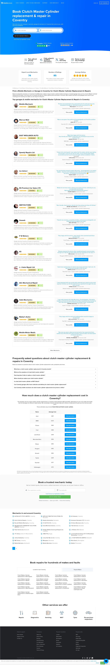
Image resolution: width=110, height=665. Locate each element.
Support (45, 2)
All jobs (77, 650)
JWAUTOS (45, 533)
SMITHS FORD (25, 205)
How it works (20, 634)
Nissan (37, 444)
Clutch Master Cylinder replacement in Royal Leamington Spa (80, 588)
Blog (62, 2)
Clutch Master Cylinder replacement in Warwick (42, 587)
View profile (69, 112)
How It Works (20, 2)
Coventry (24, 109)
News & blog (40, 636)
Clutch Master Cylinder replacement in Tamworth (61, 575)
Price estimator (40, 646)
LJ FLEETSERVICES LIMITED (78, 537)
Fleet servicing (40, 640)
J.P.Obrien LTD (75, 529)
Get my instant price (81, 112)
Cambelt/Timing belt (80, 640)
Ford (65, 176)
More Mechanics (55, 350)
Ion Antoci (23, 171)
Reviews (47, 43)
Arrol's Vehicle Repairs (20, 520)
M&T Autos (17, 540)
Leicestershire (74, 319)
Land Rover (37, 434)
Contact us (19, 638)
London (58, 634)
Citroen (62, 193)
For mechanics (40, 642)
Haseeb (22, 220)
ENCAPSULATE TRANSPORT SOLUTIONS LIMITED (25, 526)
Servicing (48, 617)
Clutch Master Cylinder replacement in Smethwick (62, 587)
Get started (104, 3)
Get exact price (70, 416)
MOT (61, 617)
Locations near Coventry (39, 569)
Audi (63, 305)
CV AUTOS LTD (47, 523)
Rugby (50, 533)
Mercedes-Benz (37, 439)
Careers (38, 648)
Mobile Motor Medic (27, 332)
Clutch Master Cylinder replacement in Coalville (80, 583)
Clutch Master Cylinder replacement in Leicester (42, 575)
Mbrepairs (45, 540)
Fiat (63, 321)
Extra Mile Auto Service (49, 525)
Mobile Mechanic (26, 104)
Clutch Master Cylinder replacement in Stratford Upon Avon (25, 593)
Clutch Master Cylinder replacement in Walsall (24, 579)
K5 (20, 252)
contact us (22, 473)
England (37, 88)
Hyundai (63, 124)
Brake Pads (78, 638)
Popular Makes (77, 569)
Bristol (57, 640)
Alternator (78, 648)
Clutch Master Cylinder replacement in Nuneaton (80, 579)
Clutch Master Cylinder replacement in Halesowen (43, 583)
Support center (20, 636)
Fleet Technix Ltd (19, 529)
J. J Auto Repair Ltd (27, 267)
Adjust (97, 663)
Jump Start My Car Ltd (48, 537)
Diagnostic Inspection (81, 646)
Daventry (74, 286)
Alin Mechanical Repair (28, 283)
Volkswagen (37, 467)
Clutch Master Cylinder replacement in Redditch (24, 583)
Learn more (93, 661)
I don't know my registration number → (23, 39)
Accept (102, 662)
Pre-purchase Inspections (88, 618)
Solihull (73, 157)
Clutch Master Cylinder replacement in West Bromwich (26, 587)
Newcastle (58, 642)
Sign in (96, 3)
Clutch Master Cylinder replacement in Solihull (80, 575)
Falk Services (74, 525)
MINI (65, 141)
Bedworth (26, 529)
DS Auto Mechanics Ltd (77, 523)
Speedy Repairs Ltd (27, 152)
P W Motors (24, 236)
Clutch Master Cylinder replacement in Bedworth (43, 592)
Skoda (63, 159)
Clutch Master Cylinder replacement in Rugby (42, 579)
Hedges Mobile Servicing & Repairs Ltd (53, 529)
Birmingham (74, 238)
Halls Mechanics (25, 300)
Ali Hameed (74, 516)
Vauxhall (64, 108)
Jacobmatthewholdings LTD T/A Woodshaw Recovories (82, 534)
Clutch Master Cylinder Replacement (27, 88)
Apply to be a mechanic (33, 2)
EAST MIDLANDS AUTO (28, 135)
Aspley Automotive (48, 520)
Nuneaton (75, 139)
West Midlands (74, 206)
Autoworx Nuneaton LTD (77, 520)
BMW (37, 420)
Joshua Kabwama (19, 537)
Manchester (59, 636)
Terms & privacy (40, 650)
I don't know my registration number (55, 493)
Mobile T (73, 543)
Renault (65, 208)
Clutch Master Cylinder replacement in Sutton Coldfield (63, 583)
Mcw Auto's (74, 540)
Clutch (77, 642)
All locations (59, 646)
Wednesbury (74, 303)
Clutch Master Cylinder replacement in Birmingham (25, 575)
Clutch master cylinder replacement (81, 108)
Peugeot (62, 256)
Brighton (58, 644)
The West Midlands (44, 88)
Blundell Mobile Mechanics (22, 523)
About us (39, 634)
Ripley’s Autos (24, 317)
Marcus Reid (24, 120)
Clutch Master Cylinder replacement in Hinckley (61, 579)
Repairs (21, 617)
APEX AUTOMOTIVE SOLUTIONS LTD (53, 516)
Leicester (73, 253)
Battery (77, 644)
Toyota (37, 458)
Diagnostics (35, 617)
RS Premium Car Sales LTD (30, 188)
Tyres (75, 617)
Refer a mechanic (41, 644)
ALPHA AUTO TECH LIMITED (22, 516)
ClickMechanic (15, 88)
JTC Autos (17, 533)
